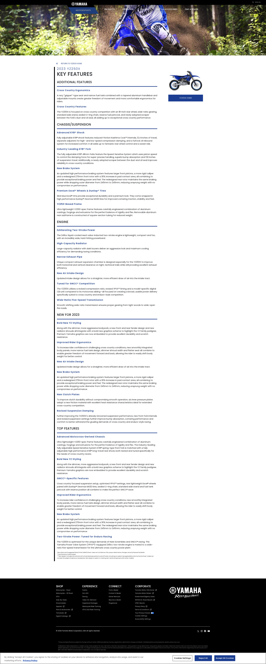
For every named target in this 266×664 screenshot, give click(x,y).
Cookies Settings (182, 658)
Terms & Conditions (142, 610)
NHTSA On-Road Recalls (144, 600)
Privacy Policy (140, 606)
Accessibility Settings (143, 619)
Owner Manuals (114, 597)
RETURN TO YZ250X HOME (71, 63)
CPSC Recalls (140, 603)
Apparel (59, 606)
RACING (144, 9)
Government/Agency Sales (145, 597)
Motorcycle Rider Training (91, 606)
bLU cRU (85, 593)
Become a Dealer (115, 600)
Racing (85, 597)
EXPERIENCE (127, 9)
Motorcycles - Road (63, 590)
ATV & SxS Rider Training (91, 610)
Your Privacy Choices (143, 613)
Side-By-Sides (61, 600)
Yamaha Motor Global (143, 593)
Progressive (113, 603)
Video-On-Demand (89, 600)
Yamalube (60, 613)
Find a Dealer (113, 590)
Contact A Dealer (115, 593)
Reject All (203, 658)
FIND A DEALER (191, 9)
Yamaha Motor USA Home (144, 590)
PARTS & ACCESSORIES (166, 9)
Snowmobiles (61, 603)
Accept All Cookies (225, 658)
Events (84, 590)
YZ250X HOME (185, 98)
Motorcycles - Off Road (64, 593)
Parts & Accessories (63, 610)
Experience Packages (90, 603)
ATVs (58, 597)
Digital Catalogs (62, 616)
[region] (133, 658)
